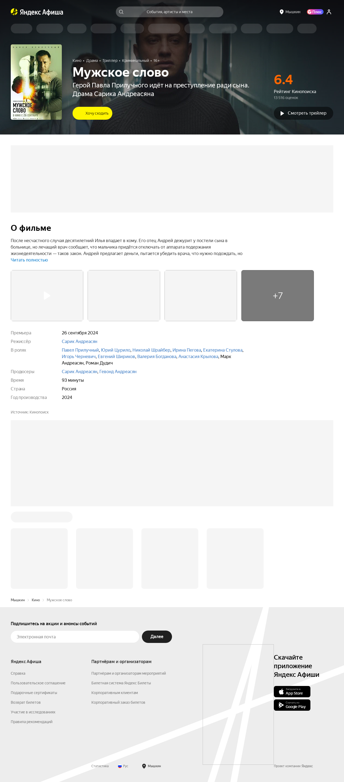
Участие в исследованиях (33, 712)
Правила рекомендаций (31, 722)
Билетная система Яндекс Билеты (121, 683)
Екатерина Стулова (222, 350)
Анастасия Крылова (198, 356)
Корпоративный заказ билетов (118, 702)
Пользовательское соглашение (38, 683)
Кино (36, 600)
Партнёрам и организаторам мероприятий (128, 673)
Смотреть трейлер (307, 113)
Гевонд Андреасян (118, 371)
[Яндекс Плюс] (315, 12)
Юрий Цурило (115, 350)
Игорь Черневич (79, 356)
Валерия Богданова (156, 356)
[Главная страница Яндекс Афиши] (14, 11)
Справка (18, 673)
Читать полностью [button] (29, 260)
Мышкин (18, 600)
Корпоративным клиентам (114, 693)
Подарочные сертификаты (34, 693)
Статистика (100, 766)
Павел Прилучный (80, 350)
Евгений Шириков (116, 356)
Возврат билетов (26, 702)
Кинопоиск (39, 412)
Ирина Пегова (187, 350)
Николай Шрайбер (151, 350)
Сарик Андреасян (79, 341)
